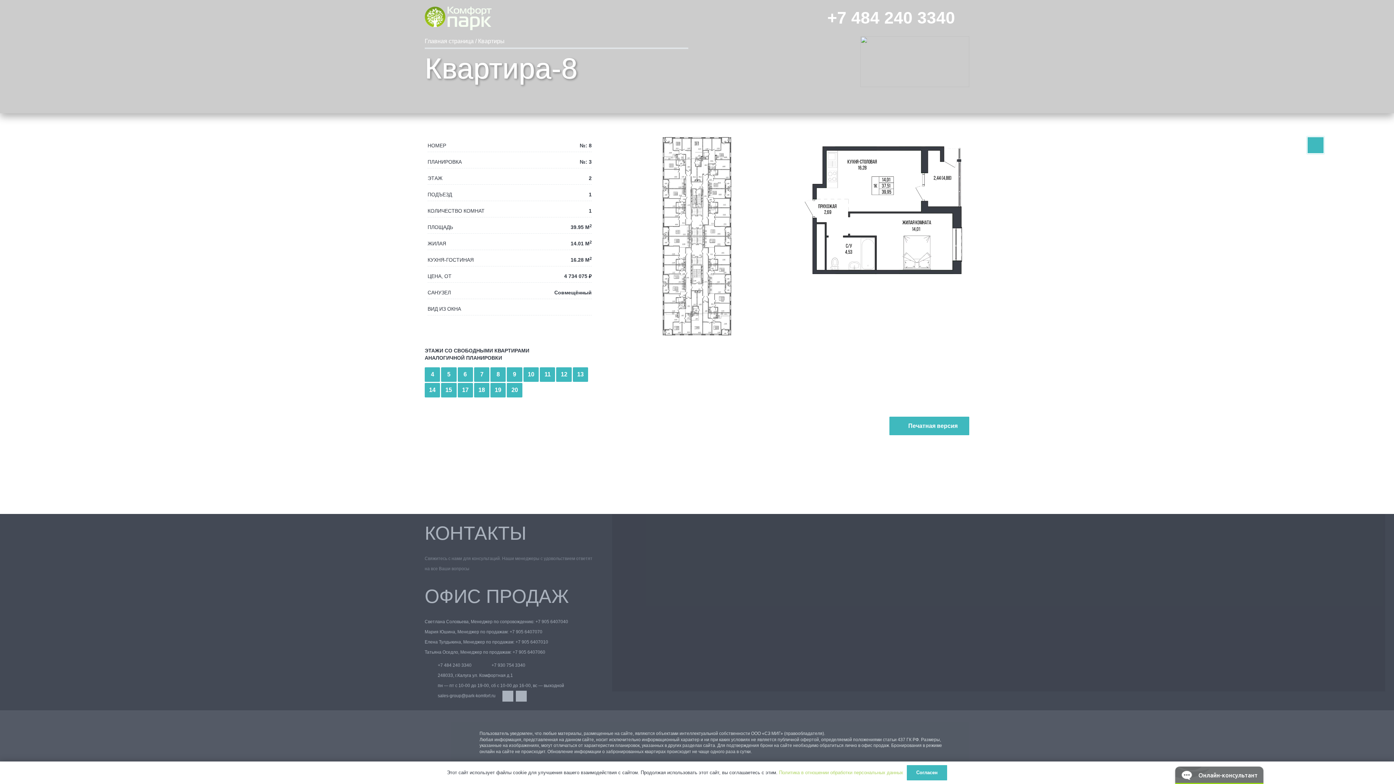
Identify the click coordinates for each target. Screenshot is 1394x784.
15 (448, 390)
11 (548, 374)
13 (580, 374)
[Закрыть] (957, 736)
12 (564, 374)
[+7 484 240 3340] (431, 665)
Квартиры (491, 41)
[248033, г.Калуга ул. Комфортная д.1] (431, 675)
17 (465, 390)
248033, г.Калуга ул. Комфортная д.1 (475, 675)
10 (531, 374)
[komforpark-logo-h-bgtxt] (458, 18)
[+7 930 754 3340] (485, 665)
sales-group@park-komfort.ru (467, 695)
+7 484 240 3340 (455, 665)
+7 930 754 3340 (508, 665)
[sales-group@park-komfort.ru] (431, 696)
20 (514, 390)
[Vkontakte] (507, 696)
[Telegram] (521, 696)
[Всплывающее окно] (966, 18)
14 (432, 390)
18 (481, 390)
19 (498, 390)
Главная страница (449, 41)
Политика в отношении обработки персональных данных (841, 772)
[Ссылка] (1315, 145)
